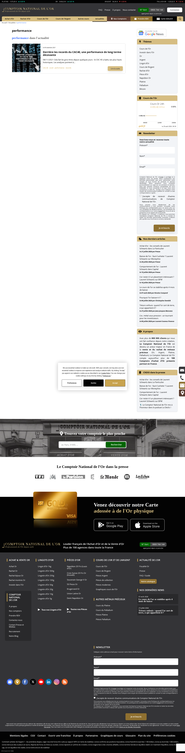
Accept (115, 383)
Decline (93, 383)
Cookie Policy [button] (105, 373)
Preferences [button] (106, 376)
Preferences (71, 383)
